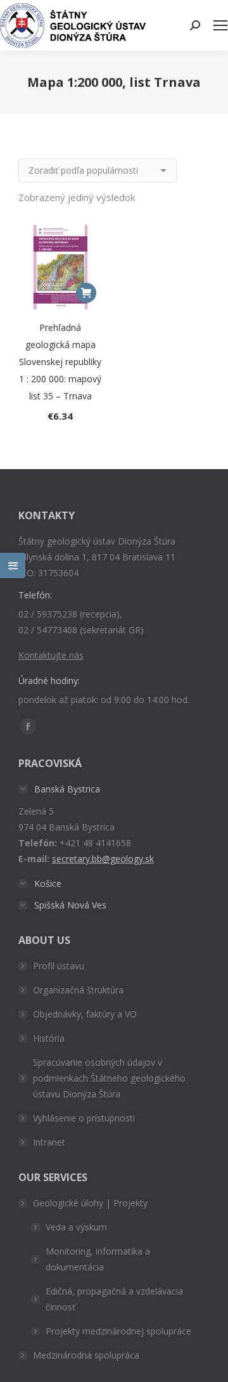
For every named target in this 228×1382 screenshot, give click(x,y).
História (49, 1038)
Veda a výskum (76, 1227)
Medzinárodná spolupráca (86, 1355)
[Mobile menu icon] (220, 25)
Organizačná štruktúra (78, 990)
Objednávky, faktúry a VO (85, 1014)
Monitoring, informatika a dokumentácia (98, 1259)
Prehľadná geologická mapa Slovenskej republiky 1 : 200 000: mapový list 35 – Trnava (60, 361)
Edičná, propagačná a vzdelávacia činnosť (114, 1299)
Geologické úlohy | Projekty (90, 1203)
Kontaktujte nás (51, 655)
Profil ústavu (58, 966)
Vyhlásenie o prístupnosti (84, 1118)
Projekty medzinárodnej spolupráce (118, 1331)
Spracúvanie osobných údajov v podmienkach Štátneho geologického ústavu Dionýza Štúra (109, 1078)
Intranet (49, 1142)
